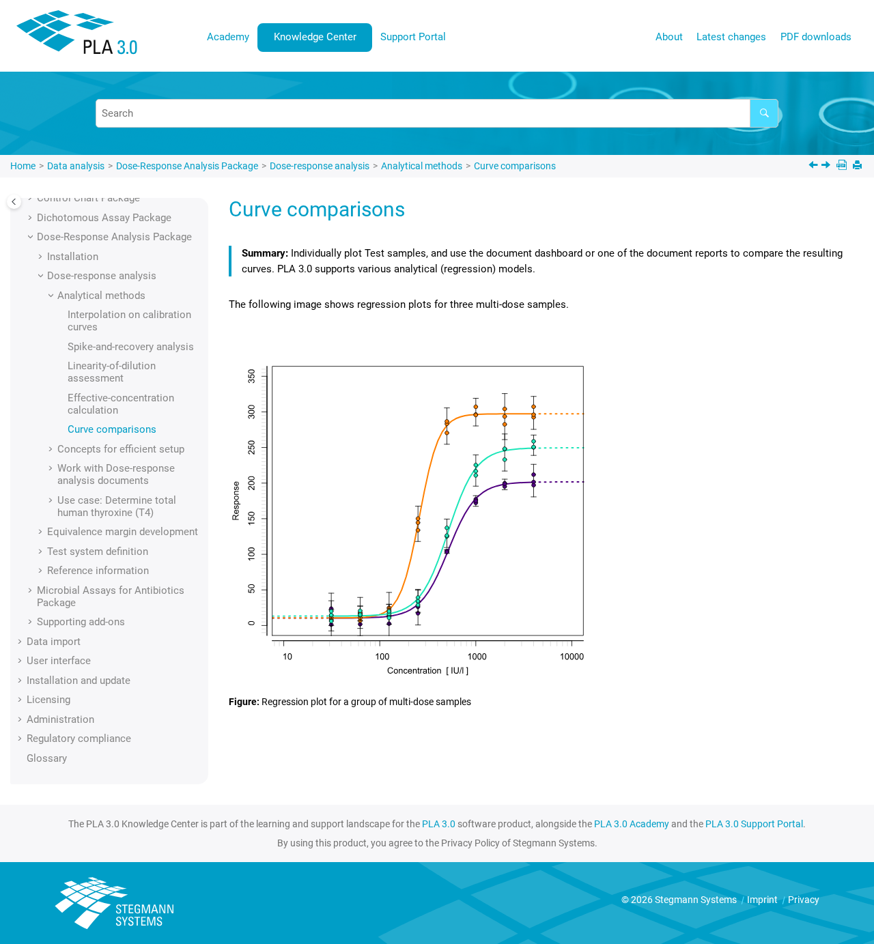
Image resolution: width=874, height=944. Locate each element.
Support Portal (413, 37)
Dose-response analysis (319, 165)
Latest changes (731, 37)
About (669, 37)
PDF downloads (815, 37)
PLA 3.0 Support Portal (754, 823)
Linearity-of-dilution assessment (112, 372)
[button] (31, 198)
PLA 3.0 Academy (631, 823)
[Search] (764, 113)
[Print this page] (859, 166)
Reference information (98, 570)
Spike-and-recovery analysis (131, 347)
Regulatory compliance (79, 738)
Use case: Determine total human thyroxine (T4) (116, 506)
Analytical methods (421, 165)
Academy (228, 37)
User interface (59, 661)
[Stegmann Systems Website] (116, 903)
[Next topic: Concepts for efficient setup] (827, 166)
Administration (60, 719)
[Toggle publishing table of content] (14, 202)
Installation (72, 257)
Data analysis (75, 165)
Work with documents (116, 474)
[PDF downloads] (843, 166)
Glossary (47, 758)
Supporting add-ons (81, 622)
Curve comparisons (515, 165)
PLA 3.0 (438, 823)
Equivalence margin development (122, 532)
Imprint (763, 899)
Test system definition (97, 551)
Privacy (803, 899)
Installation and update (78, 680)
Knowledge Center (315, 37)
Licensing (48, 699)
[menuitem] (228, 37)
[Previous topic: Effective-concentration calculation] (814, 166)
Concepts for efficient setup (120, 449)
